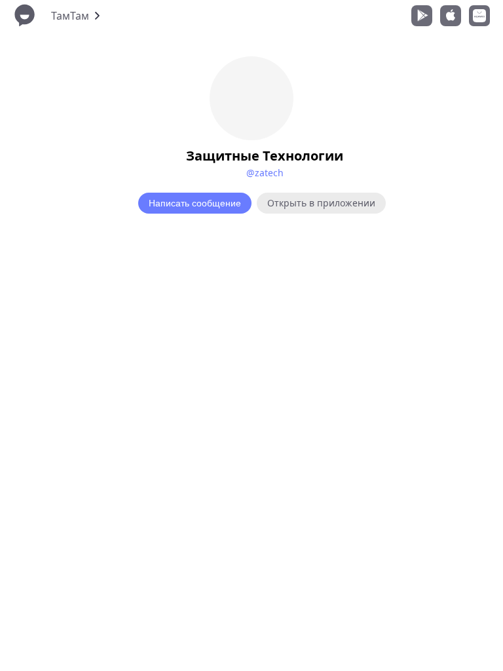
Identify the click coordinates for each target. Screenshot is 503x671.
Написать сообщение (195, 203)
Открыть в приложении (321, 203)
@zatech (265, 172)
